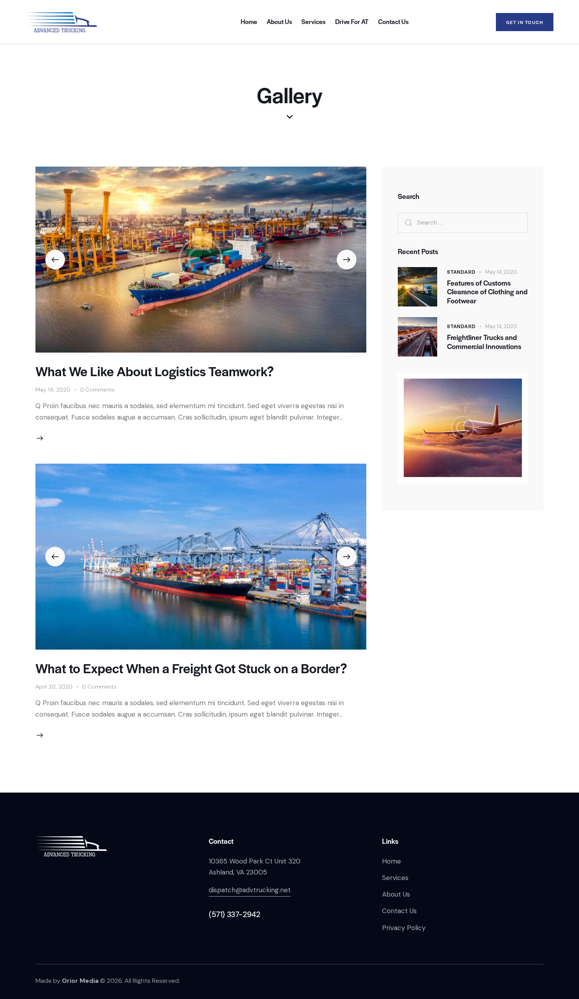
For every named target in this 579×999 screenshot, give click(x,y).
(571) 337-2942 (234, 914)
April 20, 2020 (53, 686)
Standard (461, 271)
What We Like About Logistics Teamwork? (154, 371)
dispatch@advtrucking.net (250, 890)
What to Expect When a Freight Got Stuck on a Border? (191, 668)
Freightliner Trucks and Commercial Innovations (484, 342)
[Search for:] (463, 222)
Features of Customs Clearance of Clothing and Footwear (487, 291)
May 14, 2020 (53, 389)
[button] (55, 259)
